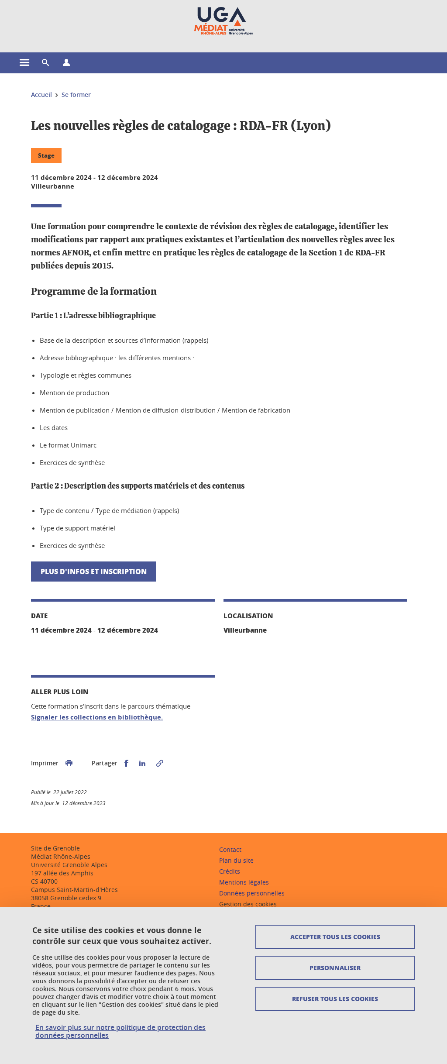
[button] (45, 62)
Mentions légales (244, 882)
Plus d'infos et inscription (94, 571)
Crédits (229, 871)
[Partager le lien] (160, 763)
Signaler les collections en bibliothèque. (97, 717)
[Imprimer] (69, 763)
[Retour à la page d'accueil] (223, 21)
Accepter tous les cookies (335, 936)
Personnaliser (335, 967)
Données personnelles (252, 893)
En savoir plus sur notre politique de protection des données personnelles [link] (120, 1031)
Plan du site (236, 860)
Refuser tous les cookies (335, 998)
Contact (230, 849)
